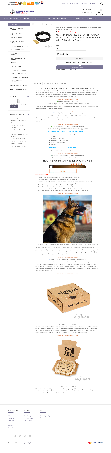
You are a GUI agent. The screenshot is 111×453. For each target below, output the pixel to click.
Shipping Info (11, 416)
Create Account (28, 420)
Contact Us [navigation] (65, 3)
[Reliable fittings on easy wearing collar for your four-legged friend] (67, 155)
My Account (75, 3)
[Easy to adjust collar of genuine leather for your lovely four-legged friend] (68, 126)
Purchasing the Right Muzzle (18, 120)
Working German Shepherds (18, 141)
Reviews (63, 83)
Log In (93, 3)
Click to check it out (79, 67)
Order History (27, 416)
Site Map (10, 425)
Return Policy (11, 420)
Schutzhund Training (16, 143)
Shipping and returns (51, 83)
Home (33, 24)
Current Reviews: (60, 69)
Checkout (84, 3)
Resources (14, 123)
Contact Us (88, 12)
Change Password (28, 418)
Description (37, 83)
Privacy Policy (11, 418)
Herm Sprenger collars (17, 118)
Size (57, 45)
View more (13, 106)
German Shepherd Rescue (18, 138)
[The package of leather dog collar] (67, 298)
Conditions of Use (12, 423)
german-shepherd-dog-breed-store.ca (28, 443)
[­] (101, 3)
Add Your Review (71, 69)
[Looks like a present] (67, 360)
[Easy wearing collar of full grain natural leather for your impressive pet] (68, 112)
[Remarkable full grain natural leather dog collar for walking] (67, 259)
